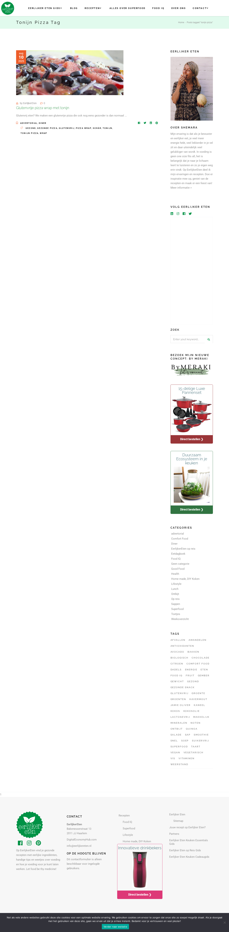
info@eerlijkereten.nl (79, 845)
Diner (42, 123)
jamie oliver (180, 705)
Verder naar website (115, 926)
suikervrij (200, 740)
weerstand (179, 764)
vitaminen (187, 758)
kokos (175, 711)
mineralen (178, 723)
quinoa (192, 728)
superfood (179, 746)
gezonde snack (182, 687)
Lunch (174, 589)
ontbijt (176, 728)
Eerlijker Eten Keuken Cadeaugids (189, 856)
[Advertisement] (192, 271)
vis (172, 758)
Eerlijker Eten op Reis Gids (185, 850)
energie (191, 669)
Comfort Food (179, 538)
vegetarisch (193, 752)
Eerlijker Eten (177, 814)
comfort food (197, 663)
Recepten (124, 815)
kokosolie (191, 711)
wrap (43, 133)
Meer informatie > (181, 187)
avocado (177, 651)
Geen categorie (180, 563)
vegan (175, 752)
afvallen (178, 640)
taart (195, 746)
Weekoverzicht (180, 619)
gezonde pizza (47, 128)
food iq (176, 675)
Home (181, 22)
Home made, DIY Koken (185, 578)
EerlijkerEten (30, 103)
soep (185, 740)
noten (196, 723)
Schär (97, 128)
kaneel (199, 705)
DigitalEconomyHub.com (82, 839)
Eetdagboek (178, 553)
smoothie (201, 734)
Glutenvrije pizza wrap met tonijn (42, 108)
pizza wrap (83, 128)
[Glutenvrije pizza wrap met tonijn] (69, 72)
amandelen (197, 640)
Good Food (177, 568)
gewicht (177, 681)
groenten (178, 699)
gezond (31, 128)
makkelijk (201, 717)
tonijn (107, 128)
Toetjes (175, 614)
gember (204, 675)
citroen (176, 663)
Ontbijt (175, 594)
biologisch (179, 657)
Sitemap (178, 821)
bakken (193, 651)
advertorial (28, 123)
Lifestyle (176, 584)
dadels (176, 669)
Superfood (177, 609)
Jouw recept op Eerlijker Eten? (187, 827)
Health (175, 573)
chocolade (200, 657)
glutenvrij (66, 128)
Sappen (175, 604)
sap (188, 734)
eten (204, 669)
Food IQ (176, 558)
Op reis (175, 599)
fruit (190, 675)
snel (174, 740)
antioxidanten (182, 646)
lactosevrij (180, 717)
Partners (174, 833)
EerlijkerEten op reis (183, 548)
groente (198, 693)
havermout (198, 699)
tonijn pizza (29, 133)
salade (176, 734)
